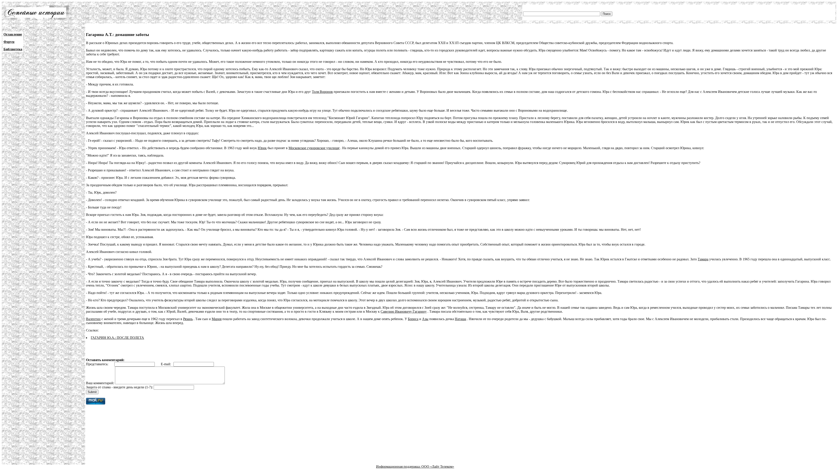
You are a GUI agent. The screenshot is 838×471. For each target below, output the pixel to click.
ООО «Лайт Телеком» (437, 466)
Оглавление (12, 34)
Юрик (262, 148)
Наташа (460, 319)
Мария (217, 319)
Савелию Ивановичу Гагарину (404, 311)
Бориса (413, 319)
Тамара (703, 259)
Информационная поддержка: (398, 466)
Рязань (188, 319)
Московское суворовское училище (314, 148)
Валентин (93, 319)
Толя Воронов (322, 92)
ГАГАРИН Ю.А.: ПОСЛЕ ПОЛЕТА (117, 338)
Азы (425, 319)
